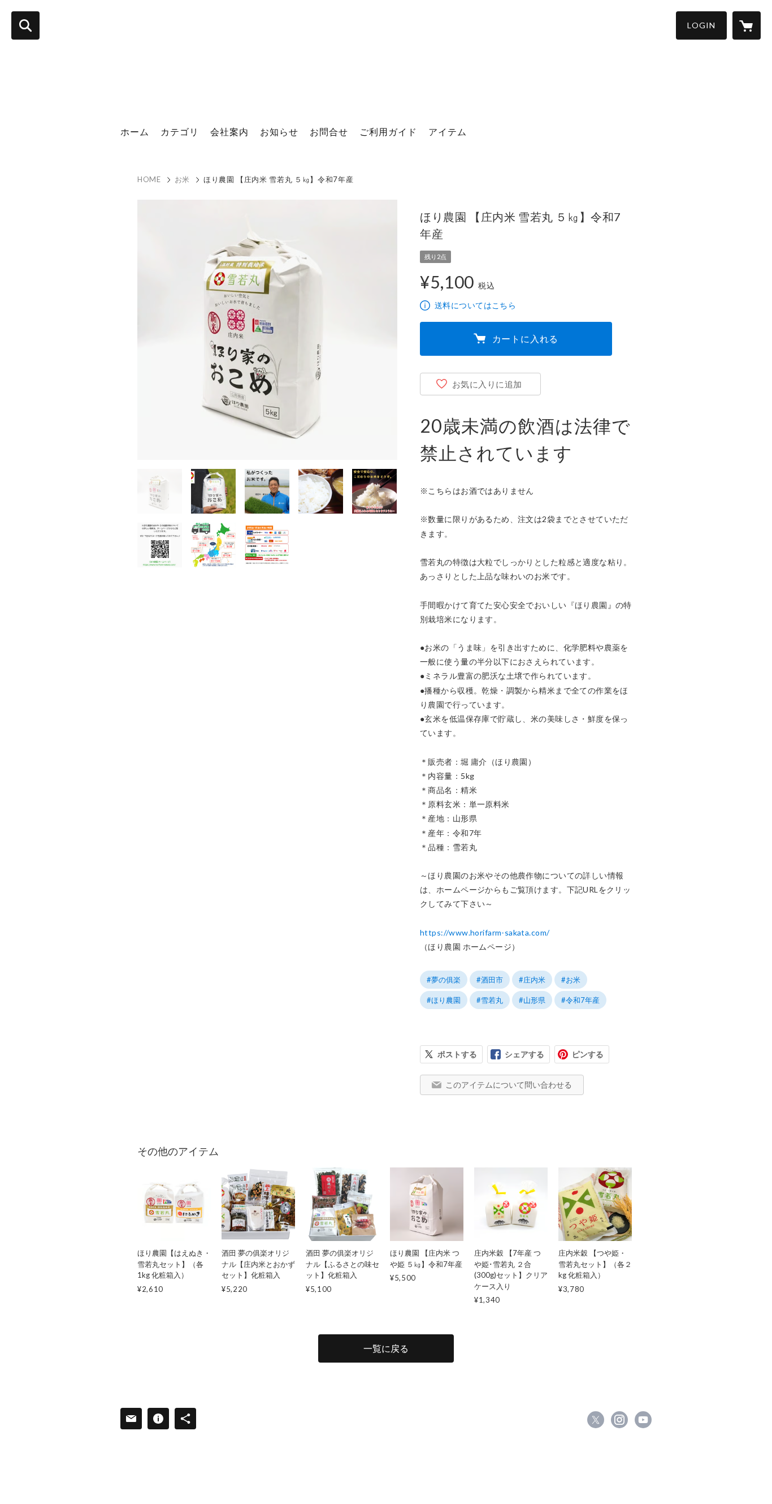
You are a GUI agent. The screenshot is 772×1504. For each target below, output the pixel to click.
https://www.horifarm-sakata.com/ (484, 932)
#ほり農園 (444, 1000)
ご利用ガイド (388, 131)
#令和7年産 (580, 1000)
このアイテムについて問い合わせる (508, 1084)
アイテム (447, 131)
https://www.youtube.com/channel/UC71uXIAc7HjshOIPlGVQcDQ (643, 1419)
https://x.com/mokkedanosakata (595, 1419)
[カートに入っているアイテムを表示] (746, 25)
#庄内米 (532, 979)
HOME (149, 179)
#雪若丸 (489, 1000)
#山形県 (532, 1000)
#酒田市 (489, 979)
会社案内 (229, 131)
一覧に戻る (386, 1348)
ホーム (134, 131)
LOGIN (701, 25)
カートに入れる (525, 338)
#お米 (570, 979)
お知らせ (279, 131)
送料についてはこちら (475, 305)
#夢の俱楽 (444, 979)
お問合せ (329, 131)
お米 (182, 179)
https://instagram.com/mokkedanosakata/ (619, 1419)
